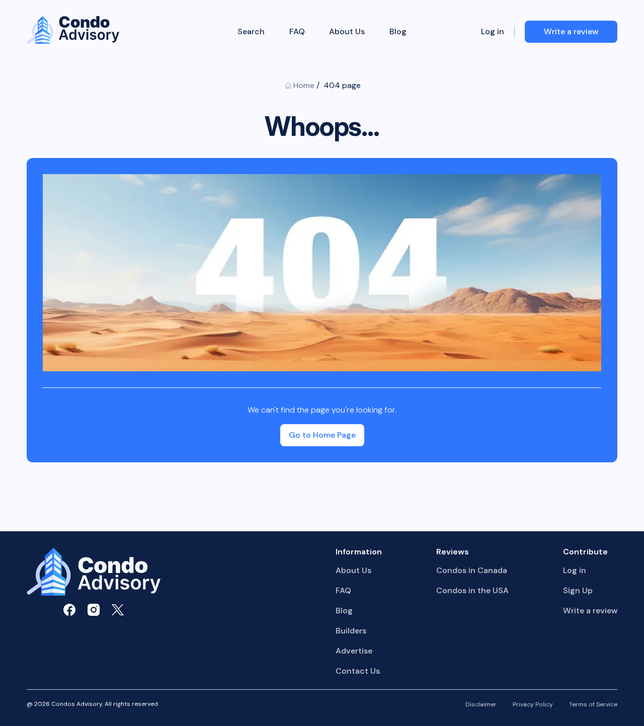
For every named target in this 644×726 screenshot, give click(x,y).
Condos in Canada (471, 570)
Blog (398, 31)
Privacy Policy (533, 704)
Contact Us (358, 671)
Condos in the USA (472, 590)
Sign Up (578, 590)
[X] (118, 610)
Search (251, 31)
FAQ (297, 31)
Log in (492, 31)
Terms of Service (593, 704)
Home (303, 85)
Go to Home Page (322, 435)
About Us (347, 31)
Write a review (590, 610)
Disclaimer (481, 704)
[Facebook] (69, 610)
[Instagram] (94, 610)
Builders (351, 630)
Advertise (354, 651)
